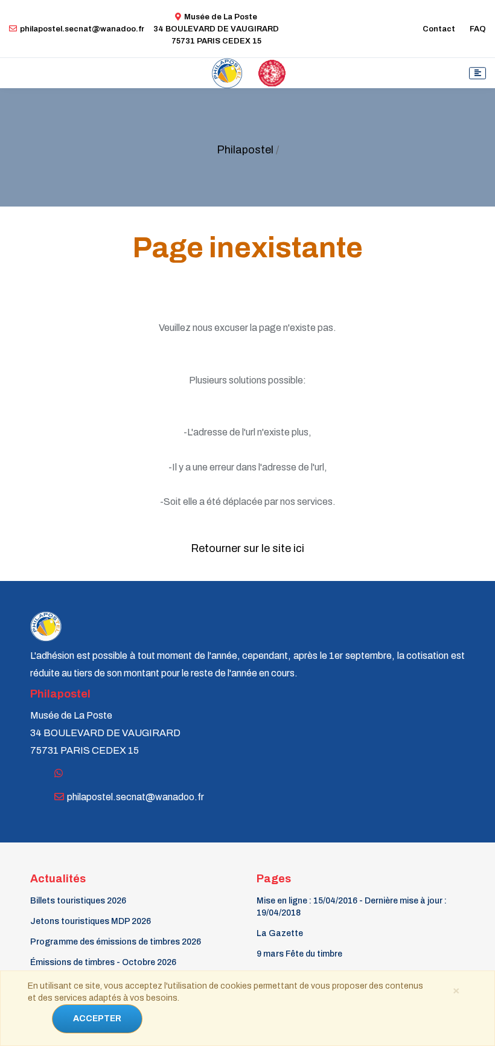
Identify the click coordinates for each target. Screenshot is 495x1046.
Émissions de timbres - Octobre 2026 (103, 962)
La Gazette (280, 933)
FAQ (478, 29)
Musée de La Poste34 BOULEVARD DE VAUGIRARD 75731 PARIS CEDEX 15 (216, 29)
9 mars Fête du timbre (299, 953)
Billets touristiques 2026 (78, 900)
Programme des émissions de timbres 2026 (115, 941)
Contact (439, 29)
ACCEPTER (97, 1018)
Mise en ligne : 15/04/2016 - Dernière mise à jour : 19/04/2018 (352, 906)
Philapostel (245, 150)
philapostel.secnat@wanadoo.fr (82, 29)
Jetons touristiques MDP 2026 (90, 921)
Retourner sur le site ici (247, 548)
